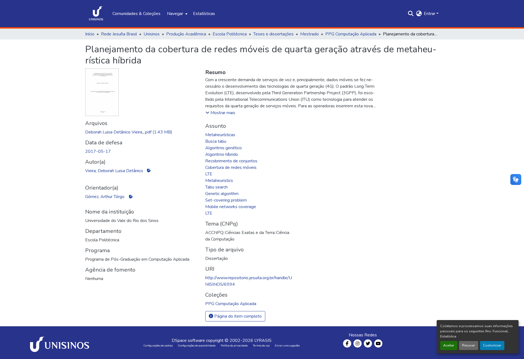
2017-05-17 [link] (98, 151)
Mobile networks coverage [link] (230, 207)
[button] (96, 14)
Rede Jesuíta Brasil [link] (119, 34)
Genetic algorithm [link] (222, 194)
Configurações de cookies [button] (158, 345)
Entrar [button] (430, 14)
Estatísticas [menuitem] (204, 14)
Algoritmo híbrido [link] (221, 154)
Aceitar (448, 345)
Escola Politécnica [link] (230, 34)
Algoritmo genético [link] (223, 148)
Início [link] (89, 34)
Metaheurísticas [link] (220, 135)
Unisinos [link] (152, 34)
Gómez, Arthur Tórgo (104, 197)
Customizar (492, 345)
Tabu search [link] (216, 187)
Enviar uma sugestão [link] (287, 345)
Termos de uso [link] (261, 345)
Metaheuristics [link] (219, 181)
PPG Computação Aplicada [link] (350, 34)
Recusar (468, 345)
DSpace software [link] (188, 340)
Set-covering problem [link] (226, 200)
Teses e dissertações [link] (273, 34)
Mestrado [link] (309, 34)
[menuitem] (176, 13)
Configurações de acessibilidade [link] (197, 345)
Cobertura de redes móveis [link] (231, 168)
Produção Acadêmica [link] (186, 34)
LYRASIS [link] (263, 340)
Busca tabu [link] (215, 141)
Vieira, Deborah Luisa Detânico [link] (114, 171)
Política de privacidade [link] (234, 345)
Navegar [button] (175, 14)
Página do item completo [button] (237, 316)
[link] (142, 132)
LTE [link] (208, 174)
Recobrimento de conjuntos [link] (231, 161)
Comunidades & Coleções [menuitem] (136, 14)
